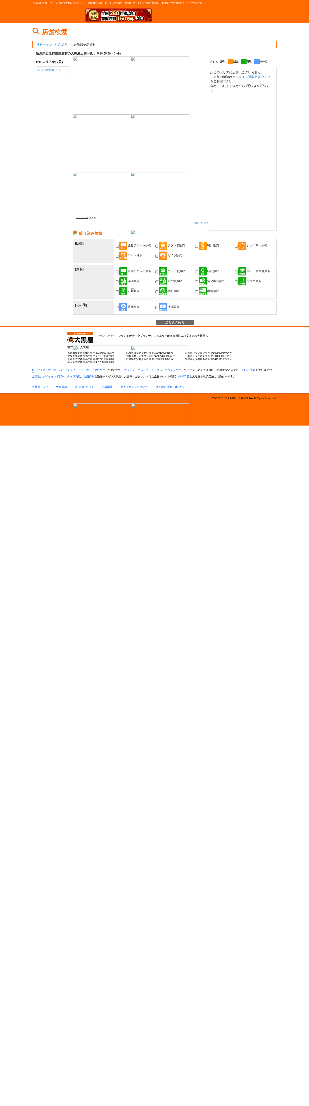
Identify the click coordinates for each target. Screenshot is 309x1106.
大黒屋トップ (40, 386)
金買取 (36, 376)
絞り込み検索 (174, 322)
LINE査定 (250, 370)
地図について (201, 222)
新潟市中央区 (49, 70)
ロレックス (38, 370)
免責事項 (61, 386)
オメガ (52, 370)
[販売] (79, 243)
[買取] (79, 269)
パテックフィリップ (71, 370)
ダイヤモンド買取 (53, 376)
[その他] (81, 305)
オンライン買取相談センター (252, 77)
